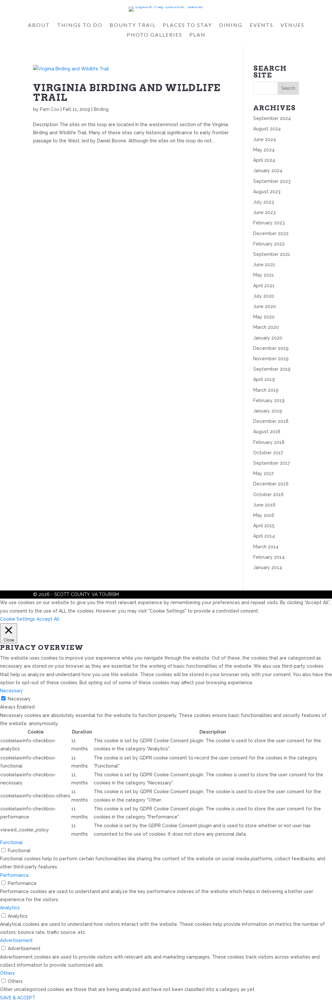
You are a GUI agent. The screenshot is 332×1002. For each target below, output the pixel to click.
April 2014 (264, 536)
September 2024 (272, 118)
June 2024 (264, 139)
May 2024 (264, 149)
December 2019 (271, 348)
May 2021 (263, 275)
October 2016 (268, 494)
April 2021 (264, 285)
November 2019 (271, 358)
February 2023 (269, 222)
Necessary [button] (11, 690)
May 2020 (264, 316)
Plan (197, 35)
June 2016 (264, 504)
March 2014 (266, 546)
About (39, 25)
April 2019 (264, 379)
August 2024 (267, 128)
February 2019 (269, 400)
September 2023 (271, 181)
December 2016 (271, 483)
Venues (292, 25)
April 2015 (264, 525)
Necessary (19, 698)
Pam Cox (49, 109)
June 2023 (264, 212)
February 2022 (269, 243)
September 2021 (271, 254)
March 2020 (266, 327)
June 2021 (264, 264)
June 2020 (264, 306)
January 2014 (267, 567)
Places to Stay (187, 25)
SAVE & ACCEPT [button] (17, 997)
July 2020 (263, 296)
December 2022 (271, 233)
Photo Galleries (154, 35)
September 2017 (271, 463)
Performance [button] (14, 875)
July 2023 (263, 202)
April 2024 (264, 160)
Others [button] (7, 973)
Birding (101, 109)
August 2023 (266, 191)
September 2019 (271, 369)
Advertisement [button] (16, 940)
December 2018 (271, 421)
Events (261, 25)
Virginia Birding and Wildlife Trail (126, 92)
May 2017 (263, 473)
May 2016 (263, 515)
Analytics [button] (10, 907)
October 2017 (268, 452)
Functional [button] (11, 842)
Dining (231, 25)
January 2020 (267, 337)
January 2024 (267, 170)
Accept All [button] (48, 619)
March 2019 (266, 390)
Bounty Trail (133, 25)
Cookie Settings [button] (17, 619)
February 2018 (269, 442)
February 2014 (269, 557)
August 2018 (266, 431)
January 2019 (267, 410)
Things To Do (79, 25)
